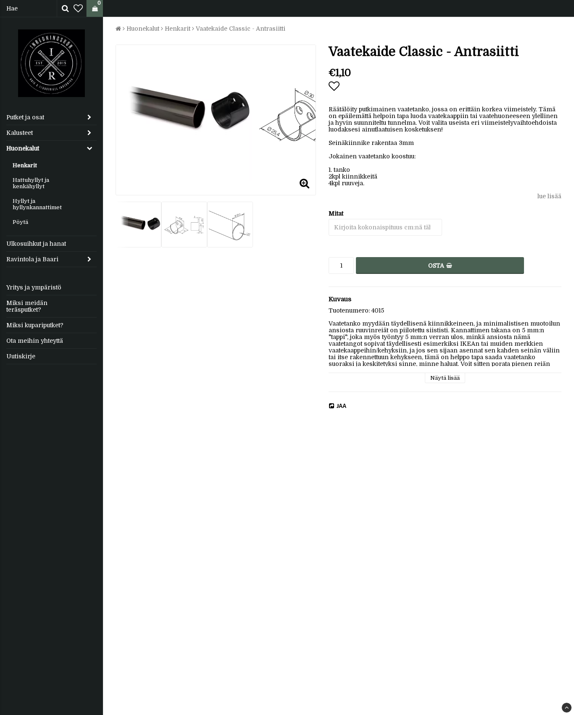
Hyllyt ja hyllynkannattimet (37, 204)
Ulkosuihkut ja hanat (36, 243)
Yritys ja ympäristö (33, 287)
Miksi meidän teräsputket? (26, 306)
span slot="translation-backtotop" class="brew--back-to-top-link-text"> (566, 707)
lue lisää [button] (549, 196)
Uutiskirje (20, 356)
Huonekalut (22, 148)
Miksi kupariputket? (34, 325)
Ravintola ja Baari (32, 259)
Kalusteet (19, 132)
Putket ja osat (25, 117)
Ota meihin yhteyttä (34, 340)
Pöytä (20, 222)
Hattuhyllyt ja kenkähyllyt (31, 183)
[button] (78, 8)
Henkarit (25, 165)
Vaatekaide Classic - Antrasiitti (240, 28)
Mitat (336, 213)
